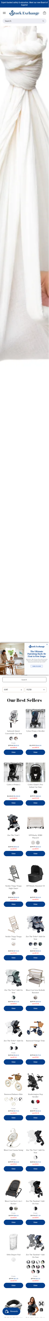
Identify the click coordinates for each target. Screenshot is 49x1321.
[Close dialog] (47, 644)
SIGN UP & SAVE (36, 666)
